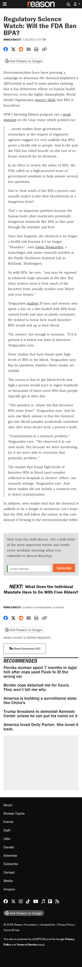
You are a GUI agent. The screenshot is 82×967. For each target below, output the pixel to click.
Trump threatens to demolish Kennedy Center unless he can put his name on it (40, 713)
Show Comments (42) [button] (26, 648)
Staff (6, 830)
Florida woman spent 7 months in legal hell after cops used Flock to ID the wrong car (40, 672)
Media (8, 880)
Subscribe (64, 568)
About (7, 805)
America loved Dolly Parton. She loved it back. (40, 726)
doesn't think (45, 100)
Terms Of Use (11, 930)
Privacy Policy (65, 924)
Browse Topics (13, 813)
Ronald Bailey (12, 39)
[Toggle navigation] (5, 4)
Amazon (9, 889)
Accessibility (47, 924)
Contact (9, 872)
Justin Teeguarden (49, 247)
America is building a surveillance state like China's (40, 700)
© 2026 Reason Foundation (20, 924)
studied (32, 303)
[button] (77, 4)
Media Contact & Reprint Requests (27, 638)
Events (8, 821)
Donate (8, 847)
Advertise (10, 855)
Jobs (6, 838)
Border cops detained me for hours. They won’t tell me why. (36, 687)
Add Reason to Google (25, 61)
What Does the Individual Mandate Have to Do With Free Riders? (41, 589)
